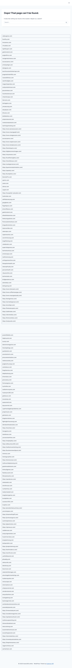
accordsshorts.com (7, 354)
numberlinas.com (7, 489)
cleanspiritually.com (7, 266)
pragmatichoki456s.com (9, 74)
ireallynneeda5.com (7, 492)
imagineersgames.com (8, 495)
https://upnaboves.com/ (9, 479)
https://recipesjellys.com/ (9, 440)
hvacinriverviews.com (8, 537)
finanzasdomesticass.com (9, 222)
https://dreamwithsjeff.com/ (10, 514)
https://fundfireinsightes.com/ (10, 157)
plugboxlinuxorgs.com (8, 364)
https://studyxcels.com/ (9, 321)
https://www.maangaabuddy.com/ (12, 295)
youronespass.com (7, 511)
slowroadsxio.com (7, 585)
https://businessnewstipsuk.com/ (11, 450)
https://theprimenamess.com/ (10, 642)
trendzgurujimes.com (8, 456)
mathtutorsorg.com (7, 257)
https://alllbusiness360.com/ (10, 444)
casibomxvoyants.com (8, 389)
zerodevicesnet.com (8, 591)
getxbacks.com (6, 415)
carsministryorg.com (8, 238)
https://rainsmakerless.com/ (10, 636)
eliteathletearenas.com (8, 215)
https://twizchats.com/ (8, 428)
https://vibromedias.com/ (9, 314)
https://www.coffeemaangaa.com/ (12, 292)
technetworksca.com (8, 250)
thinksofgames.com (7, 469)
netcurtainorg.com (7, 626)
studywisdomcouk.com (8, 87)
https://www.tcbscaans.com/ (10, 289)
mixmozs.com (6, 453)
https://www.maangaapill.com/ (11, 132)
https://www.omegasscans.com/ (11, 135)
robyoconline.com (7, 273)
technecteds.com (7, 276)
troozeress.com (6, 42)
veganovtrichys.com (8, 645)
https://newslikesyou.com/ (9, 161)
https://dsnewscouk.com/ (9, 460)
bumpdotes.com (7, 498)
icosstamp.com (6, 399)
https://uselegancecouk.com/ (10, 164)
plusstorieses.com (7, 90)
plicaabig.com (6, 559)
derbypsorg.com (7, 286)
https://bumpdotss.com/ (9, 174)
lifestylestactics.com (8, 476)
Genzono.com (6, 100)
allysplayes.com (6, 109)
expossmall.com (6, 402)
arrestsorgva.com (7, 254)
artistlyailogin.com (7, 65)
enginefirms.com (7, 55)
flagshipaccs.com (7, 205)
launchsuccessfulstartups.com (11, 71)
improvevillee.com (7, 228)
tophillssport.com (7, 49)
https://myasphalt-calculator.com (11, 193)
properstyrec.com (7, 412)
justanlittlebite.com (7, 335)
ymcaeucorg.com (7, 106)
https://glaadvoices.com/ (9, 524)
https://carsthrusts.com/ (9, 553)
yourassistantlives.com (8, 437)
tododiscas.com (6, 434)
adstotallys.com (6, 282)
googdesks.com (6, 202)
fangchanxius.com (7, 370)
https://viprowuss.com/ (8, 527)
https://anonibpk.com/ (8, 305)
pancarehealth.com (7, 270)
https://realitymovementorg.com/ (11, 447)
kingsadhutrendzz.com (8, 225)
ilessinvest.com (6, 569)
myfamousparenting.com (9, 620)
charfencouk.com (7, 485)
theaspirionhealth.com (8, 263)
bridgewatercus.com (8, 279)
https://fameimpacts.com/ (9, 148)
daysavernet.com (7, 405)
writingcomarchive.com (8, 260)
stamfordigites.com (7, 81)
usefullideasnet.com (8, 556)
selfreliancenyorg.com (8, 199)
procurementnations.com (9, 357)
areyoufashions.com (8, 594)
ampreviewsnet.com (8, 119)
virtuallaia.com (6, 45)
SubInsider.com (6, 196)
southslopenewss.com (8, 521)
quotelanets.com (7, 351)
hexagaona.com (6, 431)
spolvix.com (5, 180)
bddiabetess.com (7, 116)
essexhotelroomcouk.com (9, 629)
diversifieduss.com (7, 209)
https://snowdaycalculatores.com (11, 639)
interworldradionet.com (9, 623)
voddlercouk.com (7, 530)
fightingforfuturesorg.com (9, 421)
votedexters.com (7, 244)
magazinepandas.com (8, 84)
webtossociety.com (7, 360)
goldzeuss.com (6, 396)
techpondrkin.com (7, 543)
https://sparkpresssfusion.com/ (11, 617)
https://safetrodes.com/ (9, 311)
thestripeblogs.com (7, 348)
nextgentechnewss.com (9, 58)
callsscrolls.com (6, 562)
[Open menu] (69, 3)
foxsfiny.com (5, 39)
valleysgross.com (7, 36)
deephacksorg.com (7, 373)
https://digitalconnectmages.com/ (11, 151)
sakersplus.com (6, 231)
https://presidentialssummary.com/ (12, 508)
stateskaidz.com (7, 482)
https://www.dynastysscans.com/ (11, 129)
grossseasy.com (6, 380)
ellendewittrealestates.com (10, 424)
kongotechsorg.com (8, 540)
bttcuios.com (6, 113)
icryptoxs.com (6, 505)
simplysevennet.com (8, 588)
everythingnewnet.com (8, 633)
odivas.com (5, 186)
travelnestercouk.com (8, 93)
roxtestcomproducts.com (9, 122)
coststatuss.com (7, 367)
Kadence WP (50, 663)
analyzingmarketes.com (9, 533)
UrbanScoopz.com (7, 97)
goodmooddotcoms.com (9, 466)
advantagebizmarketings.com (10, 575)
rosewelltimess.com (8, 77)
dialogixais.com (6, 68)
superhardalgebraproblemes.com (11, 408)
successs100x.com (7, 501)
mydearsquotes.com (8, 578)
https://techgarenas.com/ (9, 298)
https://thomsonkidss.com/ (10, 318)
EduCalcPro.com (7, 177)
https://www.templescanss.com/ (11, 145)
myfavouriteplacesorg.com (9, 463)
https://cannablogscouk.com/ (10, 302)
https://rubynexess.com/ (9, 154)
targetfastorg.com (7, 241)
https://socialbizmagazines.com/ (11, 613)
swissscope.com (7, 581)
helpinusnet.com (7, 338)
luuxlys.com (5, 341)
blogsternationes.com (8, 418)
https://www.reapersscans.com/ (11, 141)
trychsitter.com (6, 386)
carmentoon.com (7, 649)
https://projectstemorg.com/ (10, 546)
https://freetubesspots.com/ (10, 308)
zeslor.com (5, 183)
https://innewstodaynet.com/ (10, 610)
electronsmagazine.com (9, 344)
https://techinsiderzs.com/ (9, 549)
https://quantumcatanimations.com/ (12, 167)
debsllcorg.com (6, 565)
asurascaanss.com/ (7, 61)
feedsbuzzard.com (7, 472)
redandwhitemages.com (9, 572)
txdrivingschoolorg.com (8, 125)
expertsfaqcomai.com (8, 247)
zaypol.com (5, 189)
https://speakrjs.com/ (8, 170)
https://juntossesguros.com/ (10, 517)
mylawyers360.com (8, 392)
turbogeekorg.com (7, 597)
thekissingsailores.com (8, 218)
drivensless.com (7, 376)
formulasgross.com (7, 383)
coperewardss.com (7, 234)
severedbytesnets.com (8, 607)
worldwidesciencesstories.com (11, 604)
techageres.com (6, 103)
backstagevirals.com (8, 601)
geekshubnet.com (7, 52)
